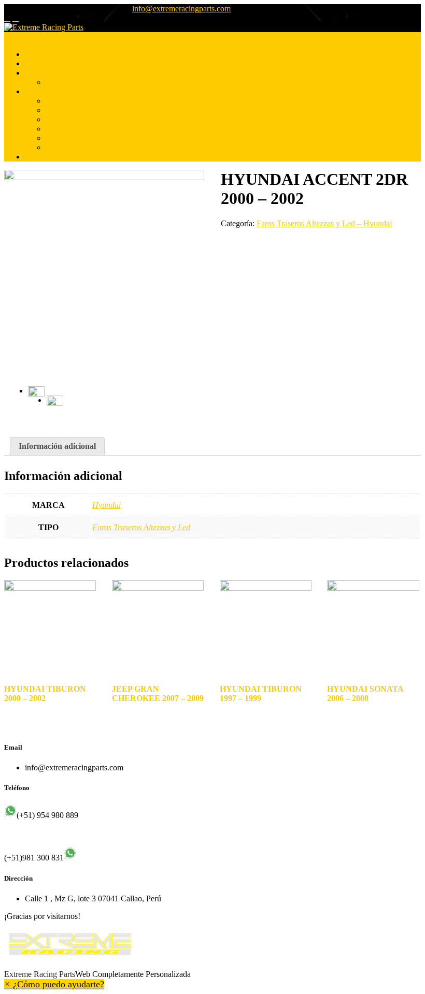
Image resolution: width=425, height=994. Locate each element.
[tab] (57, 446)
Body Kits (62, 138)
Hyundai (106, 505)
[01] (104, 270)
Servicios (40, 72)
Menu (13, 36)
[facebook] (7, 18)
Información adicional (57, 446)
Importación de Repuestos (88, 119)
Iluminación (65, 100)
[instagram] (15, 18)
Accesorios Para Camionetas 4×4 (100, 147)
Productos (41, 91)
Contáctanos (45, 156)
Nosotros (39, 63)
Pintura (57, 82)
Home (35, 54)
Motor (56, 110)
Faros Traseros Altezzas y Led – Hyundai (324, 223)
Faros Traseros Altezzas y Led (141, 527)
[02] (55, 404)
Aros (54, 128)
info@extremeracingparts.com (181, 8)
